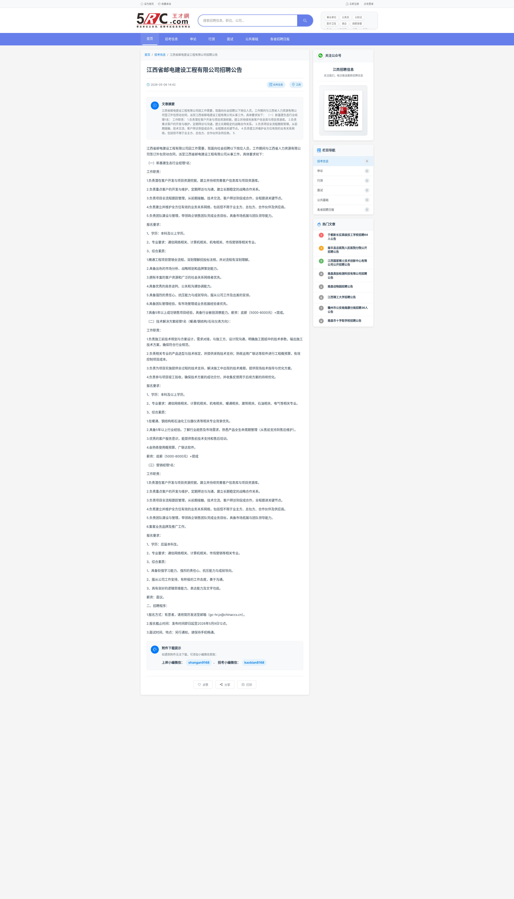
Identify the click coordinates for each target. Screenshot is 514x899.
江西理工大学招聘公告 (342, 297)
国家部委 (357, 23)
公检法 (358, 17)
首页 (150, 39)
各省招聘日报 (280, 39)
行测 (211, 39)
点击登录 (368, 3)
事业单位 (331, 17)
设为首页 (149, 3)
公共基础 (251, 39)
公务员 (345, 17)
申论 (193, 39)
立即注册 (354, 3)
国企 (344, 23)
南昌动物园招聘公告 (340, 286)
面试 (230, 39)
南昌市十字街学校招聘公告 (344, 320)
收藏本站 (166, 3)
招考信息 (171, 39)
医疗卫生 (331, 23)
